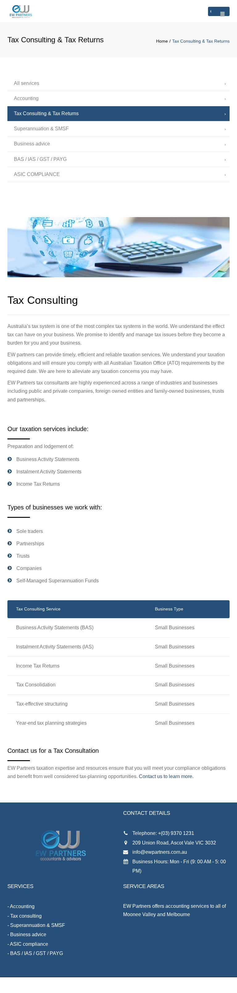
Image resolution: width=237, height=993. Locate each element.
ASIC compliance (29, 944)
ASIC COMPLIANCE (37, 174)
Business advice (32, 143)
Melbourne (178, 914)
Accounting (26, 98)
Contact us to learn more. (166, 776)
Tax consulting (26, 916)
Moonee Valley (139, 914)
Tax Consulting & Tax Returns (46, 113)
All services (26, 83)
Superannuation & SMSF (41, 128)
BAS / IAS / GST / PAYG (40, 159)
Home (162, 41)
